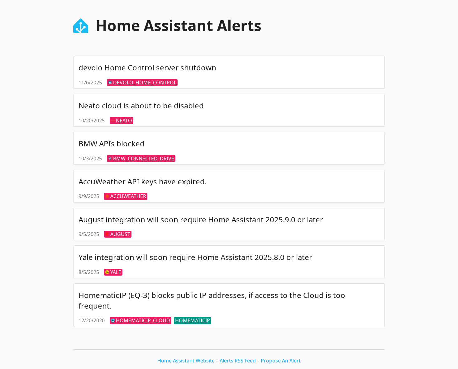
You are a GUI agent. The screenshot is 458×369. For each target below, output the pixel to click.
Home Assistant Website (186, 360)
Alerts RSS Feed (238, 360)
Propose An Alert (281, 360)
